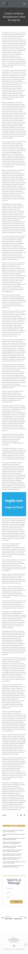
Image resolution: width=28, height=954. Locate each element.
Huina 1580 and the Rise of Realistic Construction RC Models (12, 846)
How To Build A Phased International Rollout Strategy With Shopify (12, 850)
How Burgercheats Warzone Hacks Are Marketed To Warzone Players (13, 866)
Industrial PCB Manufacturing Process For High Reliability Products (14, 839)
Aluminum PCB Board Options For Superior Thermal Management (12, 843)
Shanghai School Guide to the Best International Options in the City (12, 854)
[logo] (5, 3)
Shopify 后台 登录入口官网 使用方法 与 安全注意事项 (14, 835)
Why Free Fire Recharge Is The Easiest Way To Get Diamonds (13, 831)
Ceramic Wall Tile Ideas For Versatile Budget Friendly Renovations (12, 858)
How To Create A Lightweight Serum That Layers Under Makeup (14, 862)
